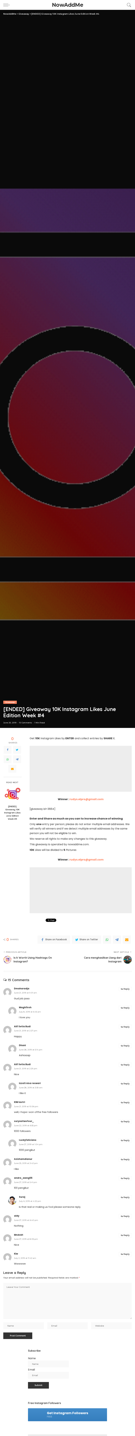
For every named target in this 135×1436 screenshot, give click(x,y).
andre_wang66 (23, 1178)
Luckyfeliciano (27, 1140)
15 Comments (25, 723)
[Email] (12, 769)
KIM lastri (19, 1102)
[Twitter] (17, 750)
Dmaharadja (21, 988)
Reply (126, 989)
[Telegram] (17, 759)
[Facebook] (8, 750)
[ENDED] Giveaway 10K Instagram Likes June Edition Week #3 (12, 812)
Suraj (22, 1197)
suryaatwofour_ (24, 1121)
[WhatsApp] (8, 759)
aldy (16, 1215)
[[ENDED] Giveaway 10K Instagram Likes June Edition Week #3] (12, 794)
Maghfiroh (25, 1007)
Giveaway (10, 702)
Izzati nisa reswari (30, 1083)
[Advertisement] (81, 769)
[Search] (128, 5)
